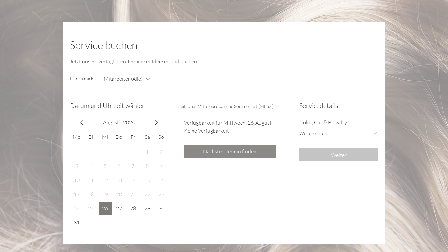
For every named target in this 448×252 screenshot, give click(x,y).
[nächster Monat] (156, 123)
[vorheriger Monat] (82, 123)
